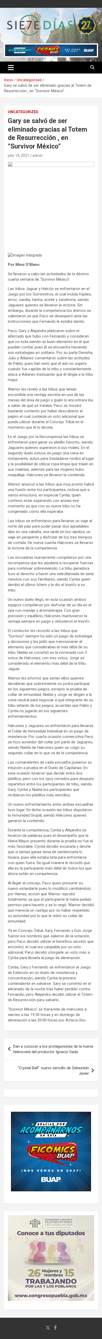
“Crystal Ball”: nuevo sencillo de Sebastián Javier (53, 1071)
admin (37, 155)
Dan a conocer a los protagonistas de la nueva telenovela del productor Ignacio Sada (53, 1049)
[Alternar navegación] (11, 67)
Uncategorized (23, 112)
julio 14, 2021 (18, 155)
